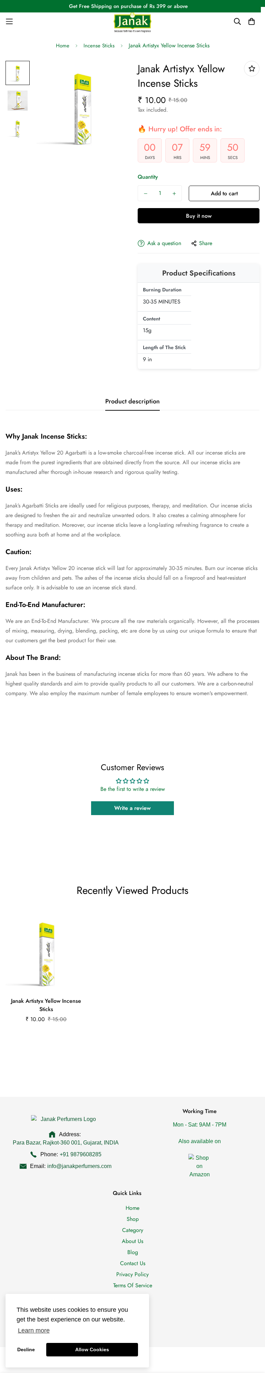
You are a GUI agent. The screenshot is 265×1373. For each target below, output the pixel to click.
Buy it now (199, 216)
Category (132, 1230)
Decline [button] (26, 1349)
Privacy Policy (132, 1274)
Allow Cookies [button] (92, 1349)
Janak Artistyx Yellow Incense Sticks (46, 1005)
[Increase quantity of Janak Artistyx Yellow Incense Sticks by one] (174, 194)
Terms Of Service (132, 1285)
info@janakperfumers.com (79, 1166)
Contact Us (132, 1263)
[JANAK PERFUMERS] (132, 21)
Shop (133, 1219)
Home (62, 45)
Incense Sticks (99, 45)
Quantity (148, 177)
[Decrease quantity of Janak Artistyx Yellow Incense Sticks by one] (145, 194)
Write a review (132, 808)
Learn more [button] (34, 1330)
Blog (132, 1252)
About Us (132, 1241)
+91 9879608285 (80, 1154)
